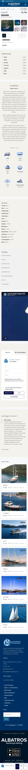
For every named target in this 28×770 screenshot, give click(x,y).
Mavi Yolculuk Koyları (9, 692)
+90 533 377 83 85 (9, 680)
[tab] (4, 35)
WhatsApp (15, 396)
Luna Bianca (6, 513)
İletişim (6, 705)
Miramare (5, 485)
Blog (5, 697)
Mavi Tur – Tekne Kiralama (10, 687)
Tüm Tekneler (13, 361)
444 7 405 (11, 1)
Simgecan (5, 569)
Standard (23, 466)
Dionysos (5, 624)
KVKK (13, 760)
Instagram (15, 733)
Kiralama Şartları (8, 695)
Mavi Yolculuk (7, 690)
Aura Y (4, 541)
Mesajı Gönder (8, 393)
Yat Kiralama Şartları (9, 762)
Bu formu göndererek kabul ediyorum (13, 388)
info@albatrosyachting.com (11, 671)
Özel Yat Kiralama (8, 685)
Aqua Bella (5, 597)
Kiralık (3, 15)
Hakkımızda (7, 702)
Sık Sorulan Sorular (9, 700)
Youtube (22, 733)
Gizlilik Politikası (19, 760)
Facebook (7, 733)
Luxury (7, 15)
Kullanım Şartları (9, 389)
